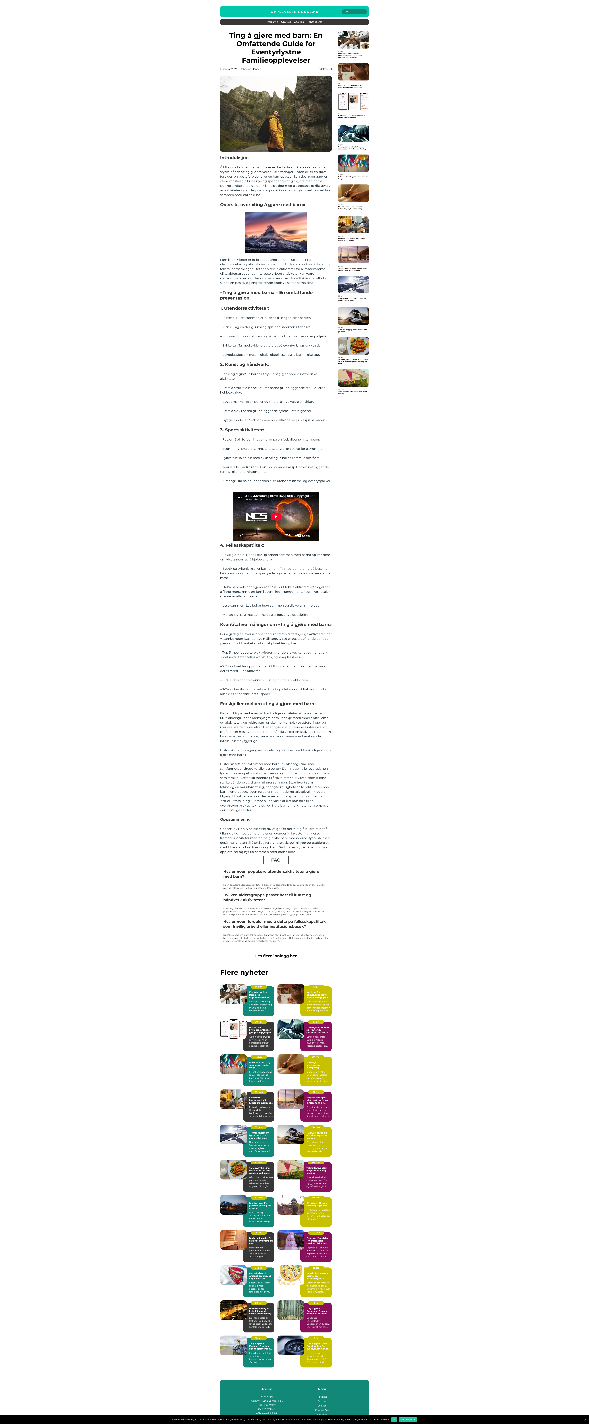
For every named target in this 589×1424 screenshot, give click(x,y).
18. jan (316, 1303)
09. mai (316, 1057)
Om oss (286, 21)
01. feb (316, 1092)
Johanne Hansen (251, 69)
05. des (316, 1162)
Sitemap (322, 1414)
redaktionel (324, 69)
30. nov (259, 1197)
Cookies (299, 21)
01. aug (259, 1267)
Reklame (272, 21)
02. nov (316, 1197)
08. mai (259, 1092)
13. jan (258, 1127)
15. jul (316, 986)
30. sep (316, 1232)
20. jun (258, 1022)
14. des (316, 1127)
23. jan (316, 1267)
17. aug (258, 986)
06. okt (258, 1232)
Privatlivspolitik (408, 1419)
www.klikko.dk (270, 1412)
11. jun (316, 1022)
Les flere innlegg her (276, 956)
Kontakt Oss (314, 21)
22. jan (258, 1303)
